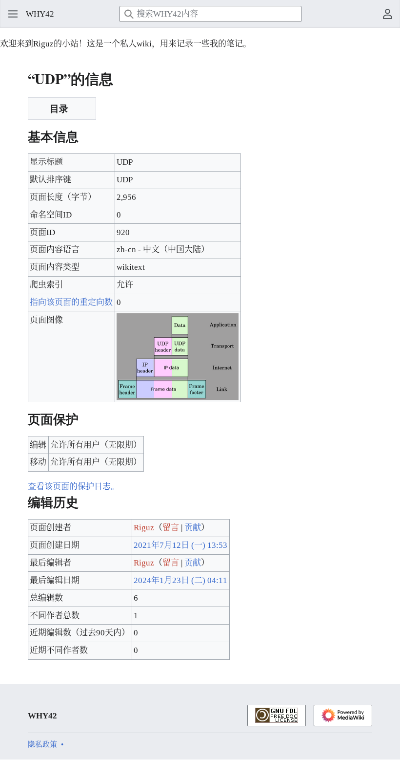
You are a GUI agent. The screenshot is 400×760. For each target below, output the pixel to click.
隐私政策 (42, 744)
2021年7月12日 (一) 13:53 (180, 545)
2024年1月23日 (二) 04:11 (180, 580)
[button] (10, 14)
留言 (170, 527)
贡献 (192, 527)
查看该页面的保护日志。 (73, 486)
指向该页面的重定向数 (71, 302)
